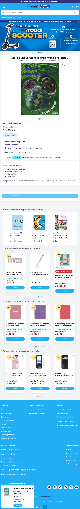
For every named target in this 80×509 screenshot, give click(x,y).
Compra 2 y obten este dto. (14, 278)
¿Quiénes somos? (7, 420)
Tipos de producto (7, 435)
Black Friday (70, 460)
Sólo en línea (60, 268)
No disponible (10, 135)
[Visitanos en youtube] (76, 487)
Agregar (15, 287)
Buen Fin (69, 457)
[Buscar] (75, 12)
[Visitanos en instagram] (55, 487)
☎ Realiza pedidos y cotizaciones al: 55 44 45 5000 (39, 1)
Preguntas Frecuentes (37, 413)
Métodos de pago (63, 413)
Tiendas (4, 424)
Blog (2, 410)
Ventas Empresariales (8, 438)
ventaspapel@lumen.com (68, 426)
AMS (10, 123)
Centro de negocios (10, 465)
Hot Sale (69, 450)
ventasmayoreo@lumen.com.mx (15, 474)
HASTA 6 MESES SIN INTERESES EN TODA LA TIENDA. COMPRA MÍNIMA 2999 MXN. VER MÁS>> (40, 21)
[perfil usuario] (72, 7)
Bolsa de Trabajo (7, 413)
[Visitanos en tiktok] (49, 487)
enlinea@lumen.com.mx (12, 450)
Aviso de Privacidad (64, 410)
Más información (11, 144)
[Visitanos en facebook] (60, 487)
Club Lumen (5, 417)
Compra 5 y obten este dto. (14, 329)
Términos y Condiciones (65, 417)
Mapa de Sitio (6, 431)
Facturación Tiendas (36, 410)
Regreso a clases (72, 453)
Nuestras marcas (7, 428)
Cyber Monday (71, 464)
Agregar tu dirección (12, 18)
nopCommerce (44, 496)
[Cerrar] (78, 21)
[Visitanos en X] (71, 487)
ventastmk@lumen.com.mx (13, 462)
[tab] (38, 296)
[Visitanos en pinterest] (66, 487)
